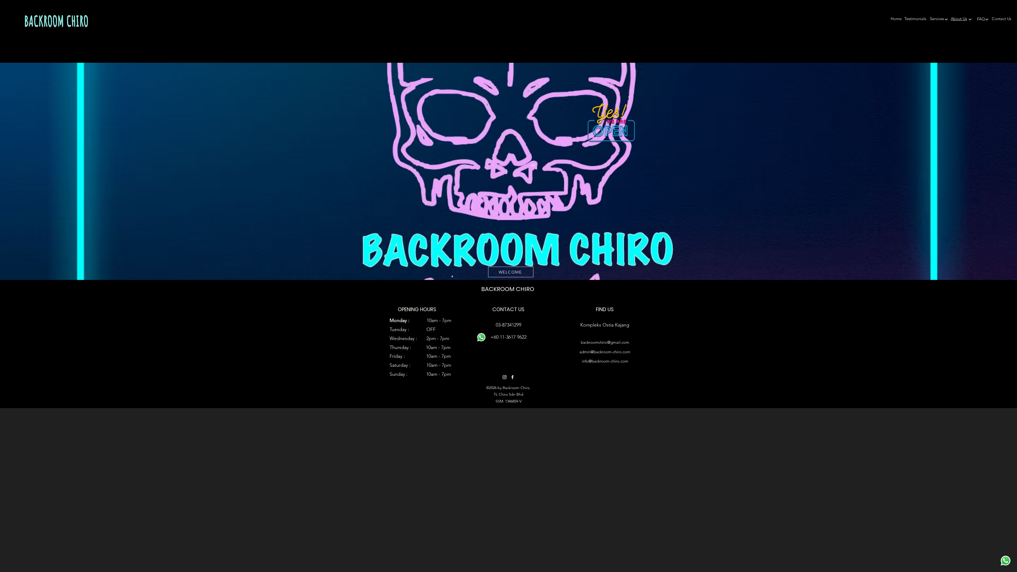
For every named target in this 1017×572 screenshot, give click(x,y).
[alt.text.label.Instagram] (504, 377)
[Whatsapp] (1006, 561)
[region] (948, 20)
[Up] (946, 19)
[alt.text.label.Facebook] (512, 377)
